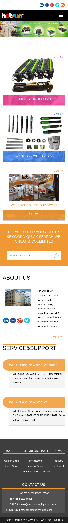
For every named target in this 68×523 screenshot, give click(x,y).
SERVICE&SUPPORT (36, 450)
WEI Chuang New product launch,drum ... (28, 404)
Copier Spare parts (11, 467)
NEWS (58, 450)
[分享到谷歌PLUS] (52, 5)
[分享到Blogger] (63, 5)
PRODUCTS (11, 450)
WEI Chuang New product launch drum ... (33, 367)
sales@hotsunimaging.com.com (37, 504)
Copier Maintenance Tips (36, 471)
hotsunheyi (25, 498)
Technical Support (36, 466)
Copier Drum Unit (11, 461)
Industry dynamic (58, 461)
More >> (58, 57)
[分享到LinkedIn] (42, 5)
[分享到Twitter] (57, 5)
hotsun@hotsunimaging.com (35, 509)
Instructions (35, 460)
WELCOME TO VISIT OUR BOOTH (34, 205)
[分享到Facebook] (47, 5)
